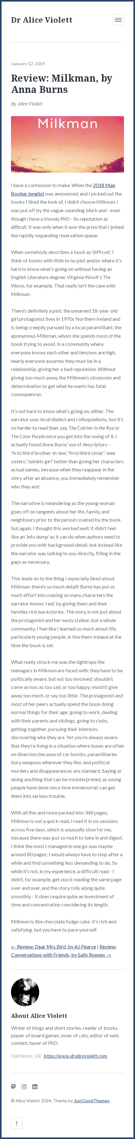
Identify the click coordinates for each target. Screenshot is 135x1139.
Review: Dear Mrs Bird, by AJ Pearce (53, 946)
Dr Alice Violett (42, 19)
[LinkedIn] (34, 1086)
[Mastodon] (13, 1086)
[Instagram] (24, 1086)
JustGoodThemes (92, 1100)
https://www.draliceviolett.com (75, 1056)
